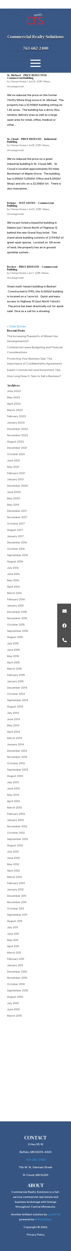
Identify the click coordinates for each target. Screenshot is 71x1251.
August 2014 (15, 706)
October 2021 (16, 454)
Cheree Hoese (18, 81)
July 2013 (13, 782)
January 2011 (15, 965)
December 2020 (17, 485)
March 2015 (14, 668)
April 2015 (13, 662)
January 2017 (15, 536)
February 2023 (16, 416)
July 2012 (13, 851)
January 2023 (16, 422)
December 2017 (17, 511)
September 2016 (17, 555)
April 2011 (13, 946)
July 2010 (13, 1003)
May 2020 (13, 498)
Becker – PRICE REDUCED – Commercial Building (32, 268)
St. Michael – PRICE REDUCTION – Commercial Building (28, 76)
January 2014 (15, 744)
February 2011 (15, 959)
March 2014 (14, 738)
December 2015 (17, 611)
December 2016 (17, 542)
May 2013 (13, 794)
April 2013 (13, 801)
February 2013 (16, 813)
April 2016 (13, 586)
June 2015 (13, 649)
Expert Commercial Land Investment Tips (34, 370)
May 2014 (13, 725)
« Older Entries (16, 326)
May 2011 (12, 940)
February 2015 (16, 675)
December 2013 (17, 750)
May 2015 (13, 656)
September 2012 (17, 839)
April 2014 (13, 731)
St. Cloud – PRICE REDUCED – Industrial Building (31, 140)
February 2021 (16, 473)
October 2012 (16, 832)
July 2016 (13, 567)
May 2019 (13, 504)
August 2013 (15, 776)
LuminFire (54, 1214)
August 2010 (15, 996)
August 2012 (15, 845)
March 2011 (14, 952)
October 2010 (16, 984)
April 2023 (14, 403)
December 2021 (17, 447)
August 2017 (15, 530)
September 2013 (17, 769)
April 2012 (13, 870)
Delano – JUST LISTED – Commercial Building (30, 204)
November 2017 (17, 517)
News (47, 81)
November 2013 (17, 757)
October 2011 (15, 908)
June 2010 (13, 1009)
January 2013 (15, 820)
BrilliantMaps (43, 1219)
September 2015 (17, 631)
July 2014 (13, 712)
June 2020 (14, 492)
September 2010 (17, 990)
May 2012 (13, 864)
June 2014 (13, 719)
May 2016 (13, 580)
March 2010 (14, 1015)
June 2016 (13, 574)
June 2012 (13, 858)
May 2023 (13, 397)
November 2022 (17, 435)
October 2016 (16, 548)
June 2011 (13, 933)
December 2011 (16, 895)
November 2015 (17, 618)
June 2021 (13, 460)
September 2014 (17, 700)
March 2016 (14, 593)
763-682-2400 (35, 48)
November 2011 (16, 902)
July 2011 (12, 927)
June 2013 (13, 788)
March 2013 (14, 807)
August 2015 (15, 637)
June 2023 (14, 391)
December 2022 (17, 429)
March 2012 (14, 877)
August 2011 (14, 921)
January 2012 (15, 889)
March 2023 (15, 410)
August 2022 (15, 441)
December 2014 (17, 687)
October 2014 (16, 693)
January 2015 (15, 681)
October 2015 (16, 624)
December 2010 (17, 971)
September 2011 (17, 914)
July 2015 (13, 643)
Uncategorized (15, 86)
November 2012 (17, 826)
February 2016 (16, 599)
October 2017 (16, 523)
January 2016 (15, 605)
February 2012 (16, 883)
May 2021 (13, 466)
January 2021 (15, 479)
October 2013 (16, 763)
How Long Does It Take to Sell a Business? (34, 376)
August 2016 (15, 561)
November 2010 (17, 977)
